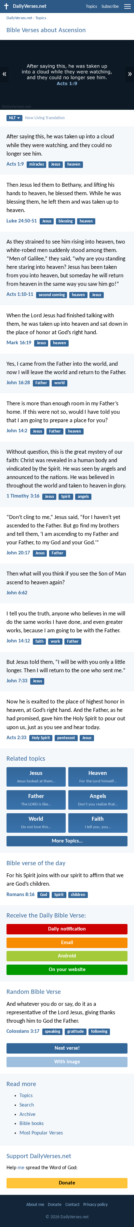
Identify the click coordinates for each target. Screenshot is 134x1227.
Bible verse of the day (36, 863)
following (99, 1032)
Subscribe (110, 6)
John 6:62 (17, 593)
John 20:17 (18, 553)
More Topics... (67, 841)
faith (39, 641)
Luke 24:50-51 (22, 221)
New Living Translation (45, 118)
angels (83, 497)
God (43, 895)
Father (41, 383)
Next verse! (67, 1048)
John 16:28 (18, 383)
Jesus (55, 164)
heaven (73, 164)
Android (67, 956)
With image (67, 1062)
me (21, 1167)
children (78, 895)
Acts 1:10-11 (20, 294)
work (55, 641)
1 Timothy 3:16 (23, 496)
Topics (91, 6)
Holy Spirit (41, 738)
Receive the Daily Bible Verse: (46, 916)
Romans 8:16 (20, 894)
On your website (67, 969)
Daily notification (67, 929)
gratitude (75, 1032)
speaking (52, 1032)
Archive (27, 1114)
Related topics (26, 759)
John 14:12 (18, 641)
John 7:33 (17, 681)
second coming (52, 295)
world (59, 383)
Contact (72, 1204)
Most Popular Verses (41, 1133)
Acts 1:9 (15, 164)
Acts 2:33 (16, 737)
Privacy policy (95, 1204)
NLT (12, 118)
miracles (36, 164)
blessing (66, 221)
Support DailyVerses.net (39, 1156)
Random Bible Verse (34, 992)
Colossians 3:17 (23, 1031)
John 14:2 (17, 431)
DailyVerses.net (19, 18)
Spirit (66, 497)
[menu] (127, 9)
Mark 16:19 (19, 343)
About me (35, 1204)
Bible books (32, 1123)
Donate (67, 1183)
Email (67, 942)
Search (27, 1105)
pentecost (66, 738)
